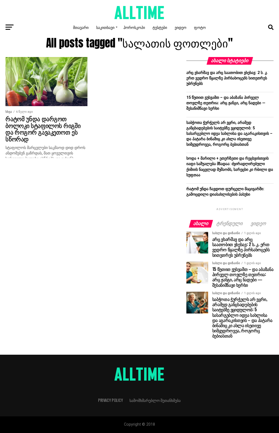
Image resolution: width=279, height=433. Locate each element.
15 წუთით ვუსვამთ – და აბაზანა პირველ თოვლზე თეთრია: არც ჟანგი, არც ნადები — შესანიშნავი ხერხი (225, 103)
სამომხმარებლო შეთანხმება (155, 400)
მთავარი (81, 27)
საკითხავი (105, 27)
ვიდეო (180, 27)
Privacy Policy (110, 400)
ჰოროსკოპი (134, 27)
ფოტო (200, 27)
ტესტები (160, 27)
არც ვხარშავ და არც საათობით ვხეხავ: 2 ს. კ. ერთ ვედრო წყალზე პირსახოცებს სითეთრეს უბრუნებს (227, 78)
